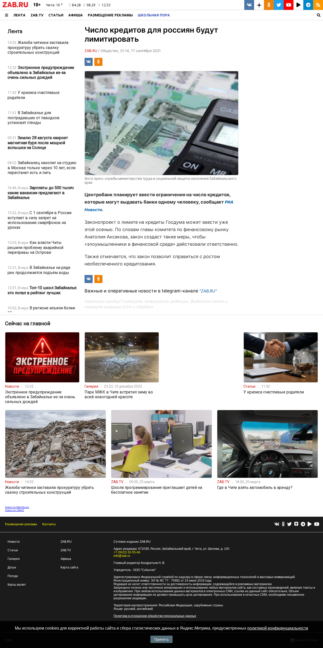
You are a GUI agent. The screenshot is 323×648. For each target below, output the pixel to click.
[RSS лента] (318, 5)
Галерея (14, 559)
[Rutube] (309, 524)
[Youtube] (316, 524)
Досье (12, 567)
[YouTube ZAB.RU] (288, 5)
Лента (19, 15)
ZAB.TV (37, 15)
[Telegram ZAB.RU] (308, 5)
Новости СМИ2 (14, 510)
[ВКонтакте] (277, 524)
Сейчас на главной (27, 323)
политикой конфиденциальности (277, 628)
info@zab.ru (122, 556)
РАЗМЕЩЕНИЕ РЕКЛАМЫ (110, 15)
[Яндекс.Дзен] (296, 524)
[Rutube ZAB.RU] (298, 5)
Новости (14, 541)
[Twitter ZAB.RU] (279, 5)
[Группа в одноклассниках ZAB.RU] (269, 5)
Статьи (55, 15)
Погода (13, 576)
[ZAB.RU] (15, 6)
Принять (161, 639)
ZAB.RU (66, 541)
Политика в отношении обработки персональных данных (155, 616)
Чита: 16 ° (54, 5)
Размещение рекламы (21, 524)
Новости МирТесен (17, 507)
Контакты (49, 524)
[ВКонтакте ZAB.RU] (249, 5)
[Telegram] (303, 524)
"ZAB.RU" (208, 290)
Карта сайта (69, 567)
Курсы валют (17, 584)
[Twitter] (289, 524)
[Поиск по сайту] (247, 15)
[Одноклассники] (283, 524)
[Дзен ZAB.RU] (259, 5)
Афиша (75, 15)
